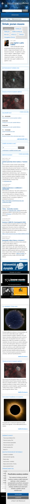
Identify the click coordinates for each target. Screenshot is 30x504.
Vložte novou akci (24, 112)
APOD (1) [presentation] (13, 34)
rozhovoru (8, 214)
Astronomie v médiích (8, 461)
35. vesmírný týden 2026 (9, 306)
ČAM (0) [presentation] (21, 34)
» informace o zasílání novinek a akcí (11, 150)
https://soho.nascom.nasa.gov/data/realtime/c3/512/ (15, 233)
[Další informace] (15, 319)
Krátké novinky (7, 155)
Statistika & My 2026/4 (14, 210)
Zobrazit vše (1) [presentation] (8, 28)
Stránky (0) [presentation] (18, 28)
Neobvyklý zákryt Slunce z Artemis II (13, 240)
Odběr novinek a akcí (9, 143)
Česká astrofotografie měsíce (12, 92)
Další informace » (23, 356)
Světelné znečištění (8, 454)
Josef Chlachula (6, 207)
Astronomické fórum (8, 466)
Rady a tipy (6, 459)
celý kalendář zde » (22, 139)
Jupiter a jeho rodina (17, 43)
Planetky (5, 475)
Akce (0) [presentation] (6, 34)
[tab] (8, 28)
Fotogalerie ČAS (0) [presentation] (9, 37)
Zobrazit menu (15, 15)
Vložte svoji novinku (23, 154)
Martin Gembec (6, 160)
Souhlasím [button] (18, 494)
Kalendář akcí (6, 113)
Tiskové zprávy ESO (8, 445)
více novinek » (24, 259)
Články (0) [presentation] (7, 31)
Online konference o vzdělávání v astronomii (12, 188)
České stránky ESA (8, 447)
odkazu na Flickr (20, 253)
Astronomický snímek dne (10, 68)
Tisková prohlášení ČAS (9, 438)
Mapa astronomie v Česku (9, 464)
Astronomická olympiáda (9, 442)
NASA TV (5, 449)
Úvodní (4, 19)
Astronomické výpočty (8, 457)
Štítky (9, 19)
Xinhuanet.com (8, 181)
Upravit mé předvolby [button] (18, 501)
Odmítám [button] (18, 497)
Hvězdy (5, 471)
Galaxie (5, 473)
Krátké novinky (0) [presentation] (17, 31)
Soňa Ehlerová (5, 186)
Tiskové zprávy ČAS (8, 440)
